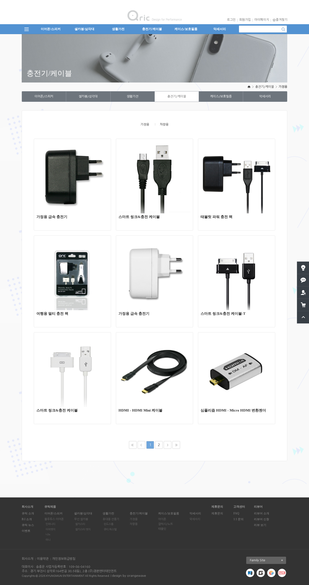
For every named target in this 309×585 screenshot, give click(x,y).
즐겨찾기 (281, 19)
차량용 (164, 124)
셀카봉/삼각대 (84, 29)
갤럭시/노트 (165, 524)
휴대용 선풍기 (111, 519)
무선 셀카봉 (81, 519)
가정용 (283, 86)
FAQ (236, 513)
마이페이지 (261, 19)
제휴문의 (217, 513)
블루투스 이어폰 (54, 519)
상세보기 (75, 168)
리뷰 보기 (260, 525)
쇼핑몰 (75, 182)
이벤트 (26, 530)
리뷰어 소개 (261, 513)
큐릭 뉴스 (28, 525)
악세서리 (219, 29)
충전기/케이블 (152, 29)
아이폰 (162, 519)
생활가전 (118, 29)
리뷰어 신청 (261, 519)
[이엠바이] (271, 572)
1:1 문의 (238, 519)
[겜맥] (261, 572)
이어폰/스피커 (51, 29)
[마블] (282, 572)
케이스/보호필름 (186, 29)
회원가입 (245, 19)
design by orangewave (129, 575)
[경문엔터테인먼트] (250, 572)
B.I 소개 (27, 519)
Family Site (257, 560)
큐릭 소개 (28, 513)
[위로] (303, 313)
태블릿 (162, 528)
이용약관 (43, 558)
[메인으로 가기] (249, 86)
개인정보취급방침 (63, 558)
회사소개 (27, 558)
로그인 (231, 19)
